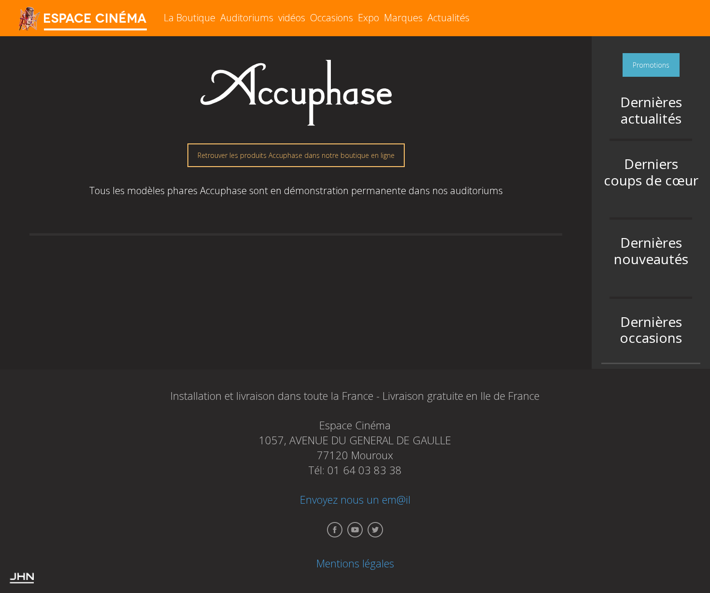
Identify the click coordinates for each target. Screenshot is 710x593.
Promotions (651, 65)
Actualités (448, 17)
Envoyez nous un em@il (355, 499)
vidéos (291, 17)
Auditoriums (246, 17)
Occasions (331, 17)
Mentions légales (355, 563)
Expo (368, 17)
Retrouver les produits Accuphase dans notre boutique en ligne (296, 155)
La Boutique (189, 17)
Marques (403, 17)
